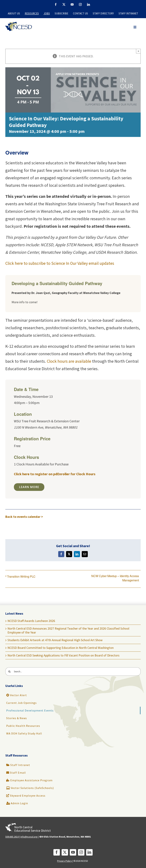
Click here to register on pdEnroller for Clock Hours (54, 474)
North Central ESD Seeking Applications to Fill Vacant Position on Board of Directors (63, 655)
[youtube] (73, 852)
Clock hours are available (69, 361)
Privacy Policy (64, 860)
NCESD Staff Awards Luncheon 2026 (31, 621)
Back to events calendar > (24, 517)
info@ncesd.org (29, 836)
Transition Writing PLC (21, 576)
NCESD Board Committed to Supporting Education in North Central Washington (60, 648)
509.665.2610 (12, 836)
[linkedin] (89, 852)
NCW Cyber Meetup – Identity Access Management (115, 578)
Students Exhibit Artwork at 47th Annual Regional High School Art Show (55, 640)
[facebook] (56, 852)
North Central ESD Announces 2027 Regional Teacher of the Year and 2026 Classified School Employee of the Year (68, 630)
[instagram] (81, 852)
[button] (135, 27)
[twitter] (65, 852)
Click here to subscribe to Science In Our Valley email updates (59, 263)
